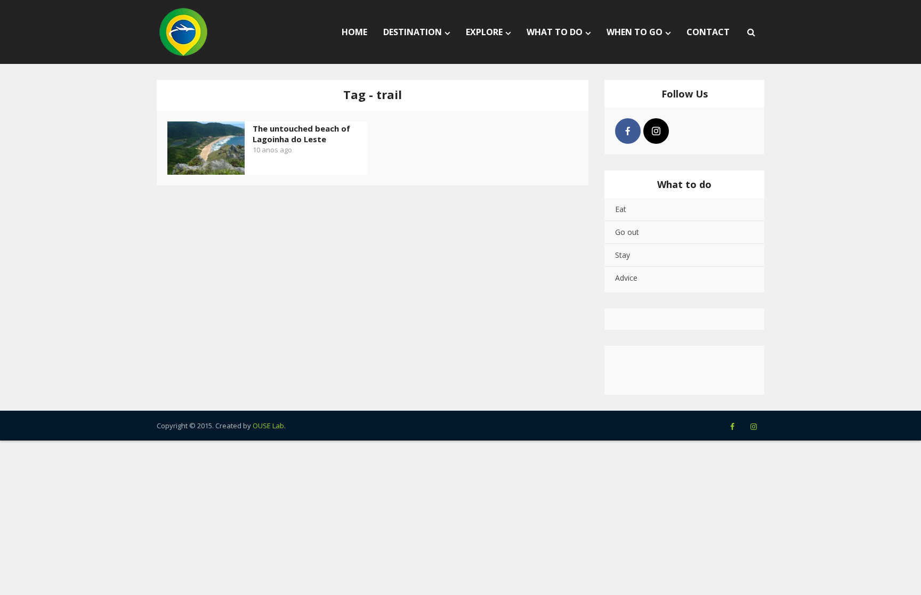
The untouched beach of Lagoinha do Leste (301, 133)
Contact (708, 32)
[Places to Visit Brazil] (183, 32)
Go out (627, 232)
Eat (620, 209)
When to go (635, 32)
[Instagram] (656, 131)
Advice (626, 278)
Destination (412, 32)
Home (354, 32)
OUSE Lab (268, 425)
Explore (484, 32)
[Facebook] (628, 131)
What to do (555, 32)
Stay (622, 255)
